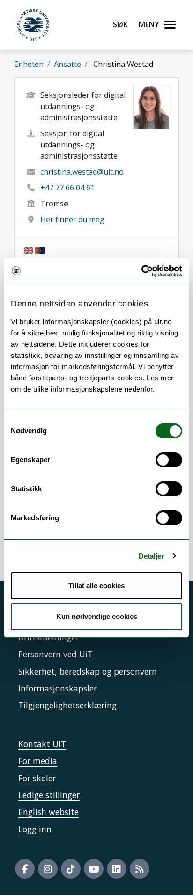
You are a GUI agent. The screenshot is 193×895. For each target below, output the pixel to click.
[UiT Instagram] (48, 869)
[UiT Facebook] (25, 869)
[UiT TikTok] (71, 869)
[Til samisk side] (40, 250)
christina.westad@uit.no (82, 172)
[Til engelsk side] (28, 250)
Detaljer (151, 556)
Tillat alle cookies (96, 585)
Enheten (29, 64)
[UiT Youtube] (94, 869)
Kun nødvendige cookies (96, 616)
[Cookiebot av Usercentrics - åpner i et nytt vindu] (141, 271)
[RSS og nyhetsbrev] (139, 869)
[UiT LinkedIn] (116, 869)
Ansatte (67, 64)
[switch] (169, 459)
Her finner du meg (72, 219)
